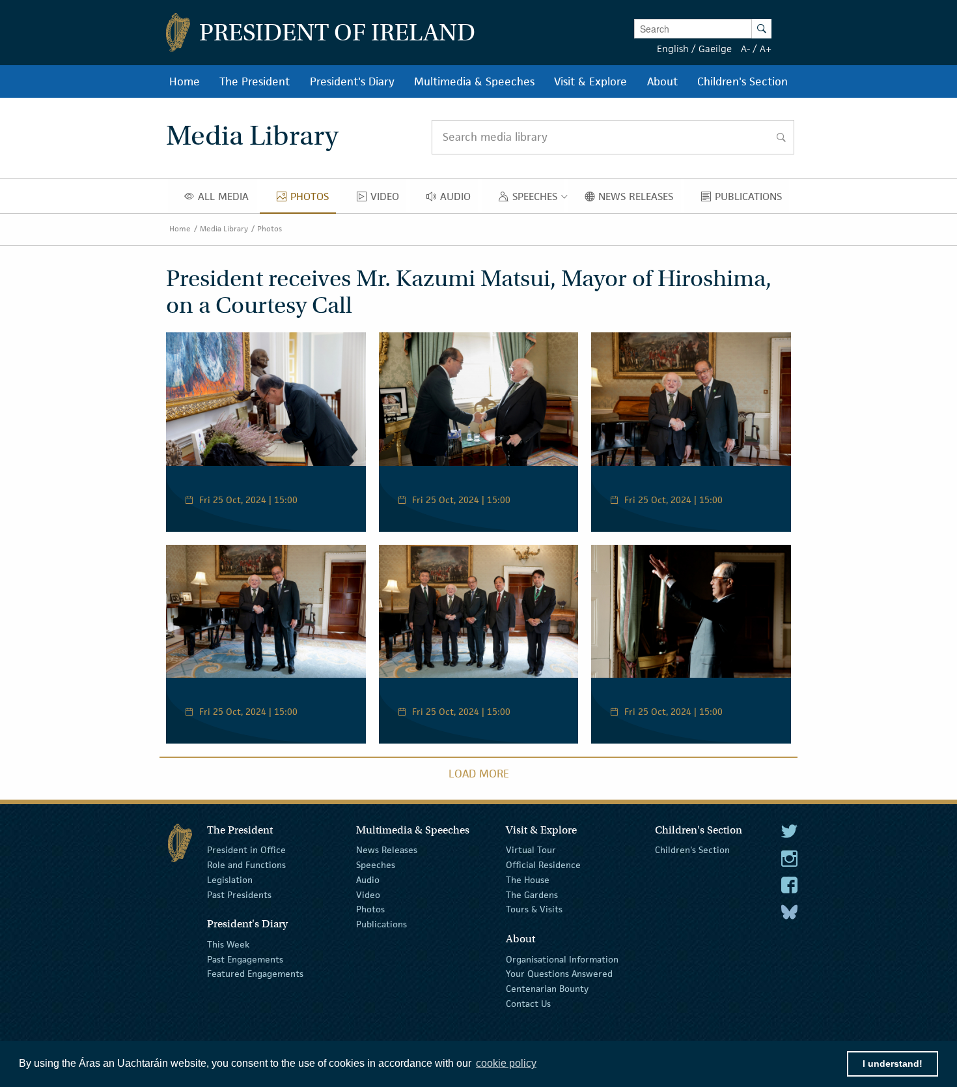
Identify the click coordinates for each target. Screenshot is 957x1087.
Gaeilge (715, 48)
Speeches (375, 865)
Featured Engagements (255, 973)
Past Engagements (245, 958)
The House (527, 880)
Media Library (224, 228)
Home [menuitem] (184, 81)
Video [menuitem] (388, 199)
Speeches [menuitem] (537, 199)
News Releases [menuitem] (639, 199)
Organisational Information (562, 958)
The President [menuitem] (254, 81)
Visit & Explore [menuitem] (590, 81)
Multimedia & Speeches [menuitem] (474, 81)
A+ (765, 48)
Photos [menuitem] (313, 199)
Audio (368, 880)
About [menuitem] (662, 81)
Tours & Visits (534, 909)
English (673, 48)
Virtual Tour (531, 850)
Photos (269, 228)
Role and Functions (246, 865)
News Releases (386, 850)
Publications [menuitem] (752, 199)
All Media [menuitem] (227, 199)
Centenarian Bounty (547, 988)
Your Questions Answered (559, 973)
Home (180, 228)
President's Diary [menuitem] (352, 81)
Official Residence (543, 865)
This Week (228, 944)
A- (745, 48)
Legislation (230, 880)
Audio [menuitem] (459, 199)
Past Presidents (239, 894)
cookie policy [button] (506, 1063)
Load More (479, 773)
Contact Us (528, 1003)
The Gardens (532, 894)
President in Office (246, 850)
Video (368, 894)
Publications (381, 924)
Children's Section (692, 850)
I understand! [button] (892, 1063)
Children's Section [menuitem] (742, 81)
